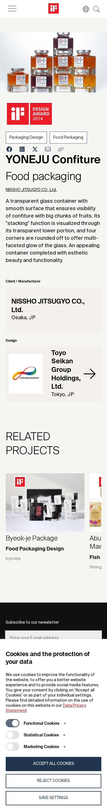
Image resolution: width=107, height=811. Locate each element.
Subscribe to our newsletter (32, 622)
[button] (83, 9)
